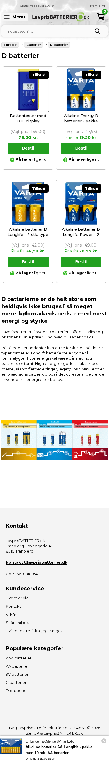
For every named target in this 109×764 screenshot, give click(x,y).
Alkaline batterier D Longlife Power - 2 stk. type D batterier (81, 234)
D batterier (16, 690)
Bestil (28, 148)
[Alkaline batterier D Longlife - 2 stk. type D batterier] (28, 203)
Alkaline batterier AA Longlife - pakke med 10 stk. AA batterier (59, 750)
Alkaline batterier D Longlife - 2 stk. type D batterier (28, 234)
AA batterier (17, 666)
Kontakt (13, 606)
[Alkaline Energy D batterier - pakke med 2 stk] (81, 90)
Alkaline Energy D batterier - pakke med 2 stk (81, 120)
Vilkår (11, 614)
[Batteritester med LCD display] (28, 90)
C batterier (16, 682)
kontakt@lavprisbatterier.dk (36, 562)
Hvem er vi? (98, 6)
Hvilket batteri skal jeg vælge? (34, 630)
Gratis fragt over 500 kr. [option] (37, 6)
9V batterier (17, 674)
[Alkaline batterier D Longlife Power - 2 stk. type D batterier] (81, 203)
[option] (81, 5)
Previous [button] (50, 6)
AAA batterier (18, 658)
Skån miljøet (17, 622)
